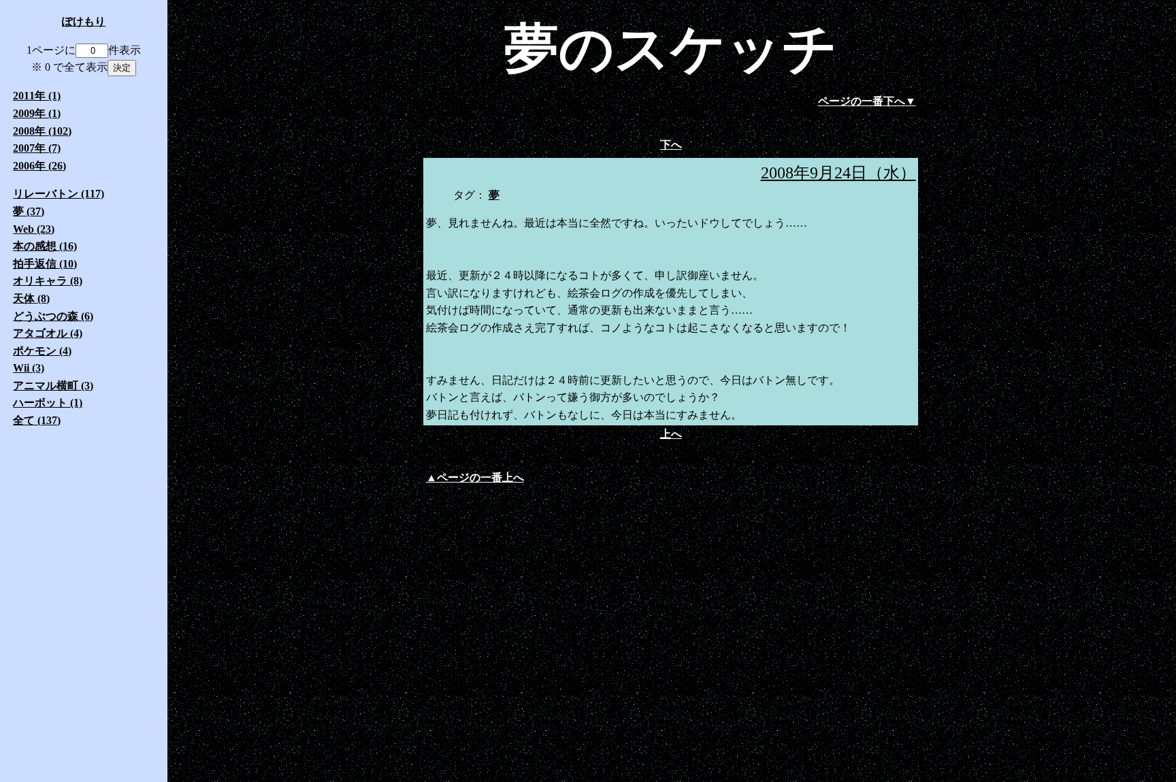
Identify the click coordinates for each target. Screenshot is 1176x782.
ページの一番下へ (861, 101)
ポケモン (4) (42, 351)
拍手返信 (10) (45, 264)
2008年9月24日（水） (838, 173)
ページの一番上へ (480, 477)
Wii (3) (28, 368)
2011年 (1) (37, 95)
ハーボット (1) (47, 402)
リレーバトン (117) (58, 193)
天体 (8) (31, 298)
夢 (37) (28, 211)
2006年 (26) (39, 166)
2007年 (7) (37, 148)
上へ (671, 434)
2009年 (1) (37, 113)
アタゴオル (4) (47, 333)
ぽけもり (83, 21)
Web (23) (33, 229)
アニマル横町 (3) (53, 385)
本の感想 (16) (45, 246)
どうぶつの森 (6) (53, 316)
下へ (671, 144)
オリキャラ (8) (47, 281)
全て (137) (37, 420)
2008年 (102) (42, 131)
